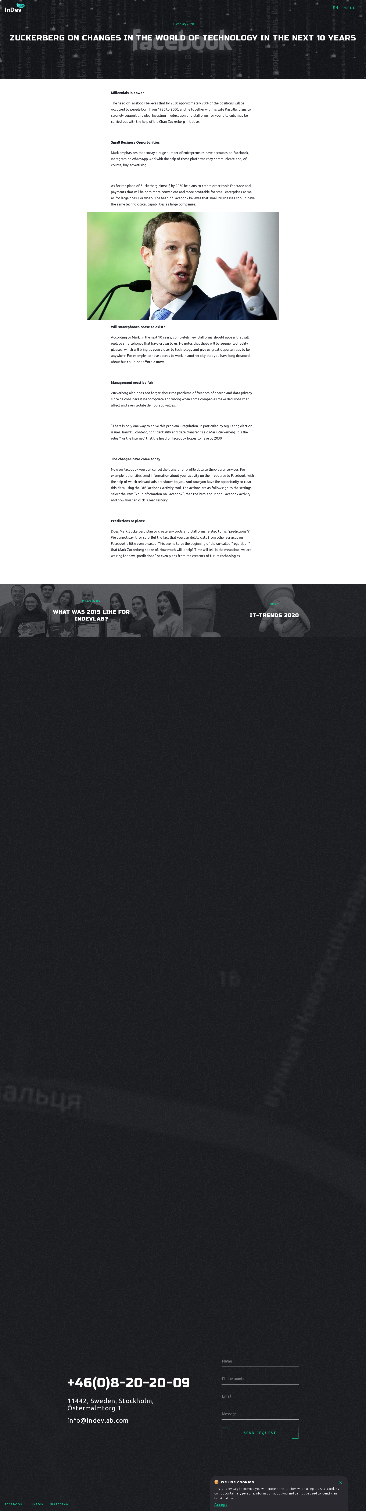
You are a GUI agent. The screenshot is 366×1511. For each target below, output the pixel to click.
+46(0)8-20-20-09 (125, 1383)
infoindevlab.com (98, 1420)
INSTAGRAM (59, 1504)
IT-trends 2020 (274, 615)
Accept (221, 1505)
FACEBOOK (13, 1504)
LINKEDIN (36, 1504)
